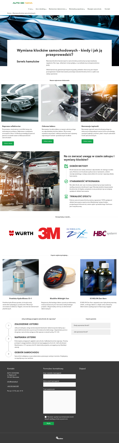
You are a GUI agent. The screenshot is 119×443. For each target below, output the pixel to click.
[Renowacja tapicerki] (99, 103)
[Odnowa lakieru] (59, 103)
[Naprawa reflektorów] (19, 103)
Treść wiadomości (49, 389)
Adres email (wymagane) (51, 381)
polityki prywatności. (61, 419)
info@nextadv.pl (12, 382)
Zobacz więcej (8, 143)
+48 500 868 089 (13, 386)
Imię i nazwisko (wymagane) (52, 373)
